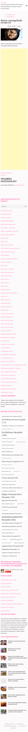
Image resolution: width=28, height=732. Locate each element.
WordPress (13, 728)
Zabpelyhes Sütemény (9, 556)
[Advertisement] (14, 109)
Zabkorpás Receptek (6, 542)
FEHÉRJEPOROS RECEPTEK (8, 337)
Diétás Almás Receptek (7, 441)
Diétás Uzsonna (17, 471)
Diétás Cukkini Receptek (8, 445)
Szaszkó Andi (10, 16)
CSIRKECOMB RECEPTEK (7, 221)
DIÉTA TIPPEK (4, 238)
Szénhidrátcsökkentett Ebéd (11, 513)
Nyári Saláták (20, 503)
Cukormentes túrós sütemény (12, 416)
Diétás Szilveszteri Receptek (8, 468)
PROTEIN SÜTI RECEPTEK (7, 361)
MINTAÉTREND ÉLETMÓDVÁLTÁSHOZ (11, 593)
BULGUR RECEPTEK (6, 214)
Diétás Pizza (4, 296)
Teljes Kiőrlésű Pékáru (8, 533)
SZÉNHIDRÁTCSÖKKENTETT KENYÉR (10, 368)
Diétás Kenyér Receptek (7, 458)
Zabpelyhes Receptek (11, 549)
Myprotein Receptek (9, 500)
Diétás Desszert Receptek (8, 252)
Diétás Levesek (5, 282)
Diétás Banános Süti (20, 441)
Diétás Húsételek (7, 451)
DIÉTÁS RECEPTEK (6, 300)
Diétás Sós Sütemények (7, 313)
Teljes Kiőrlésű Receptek (11, 536)
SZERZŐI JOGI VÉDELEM (7, 607)
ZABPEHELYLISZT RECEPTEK (8, 389)
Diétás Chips (4, 241)
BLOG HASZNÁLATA (6, 583)
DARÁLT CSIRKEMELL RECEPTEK (9, 231)
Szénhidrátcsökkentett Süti (12, 526)
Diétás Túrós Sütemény (7, 327)
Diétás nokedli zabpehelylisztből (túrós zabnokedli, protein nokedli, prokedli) (17, 673)
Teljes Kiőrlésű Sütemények (8, 375)
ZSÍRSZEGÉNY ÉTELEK (7, 392)
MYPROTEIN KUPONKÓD (7, 600)
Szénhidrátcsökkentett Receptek (12, 518)
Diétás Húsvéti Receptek (8, 448)
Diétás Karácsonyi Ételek (7, 269)
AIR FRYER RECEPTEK (6, 210)
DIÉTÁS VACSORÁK (6, 330)
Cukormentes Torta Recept (8, 228)
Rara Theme (14, 726)
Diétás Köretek (5, 279)
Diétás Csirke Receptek (7, 245)
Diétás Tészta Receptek (7, 320)
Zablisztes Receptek (19, 542)
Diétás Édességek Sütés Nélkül (9, 258)
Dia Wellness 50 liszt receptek (13, 421)
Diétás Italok (4, 265)
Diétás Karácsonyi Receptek (12, 455)
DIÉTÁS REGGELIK (5, 303)
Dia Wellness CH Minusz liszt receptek (13, 425)
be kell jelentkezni (19, 185)
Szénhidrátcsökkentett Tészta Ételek (10, 529)
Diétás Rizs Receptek (6, 306)
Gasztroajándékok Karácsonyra (9, 481)
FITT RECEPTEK (5, 341)
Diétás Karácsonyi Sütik (7, 272)
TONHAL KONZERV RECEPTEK (9, 382)
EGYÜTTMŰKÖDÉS (6, 587)
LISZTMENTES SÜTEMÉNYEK (8, 354)
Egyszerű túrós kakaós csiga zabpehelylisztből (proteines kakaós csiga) (17, 658)
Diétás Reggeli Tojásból (7, 464)
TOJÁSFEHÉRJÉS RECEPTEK (8, 378)
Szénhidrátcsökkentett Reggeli (12, 523)
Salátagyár (4, 2)
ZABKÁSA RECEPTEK (6, 385)
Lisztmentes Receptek (9, 491)
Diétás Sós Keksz (6, 471)
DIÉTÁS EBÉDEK (5, 255)
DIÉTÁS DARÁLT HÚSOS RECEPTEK (10, 248)
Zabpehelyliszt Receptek (12, 546)
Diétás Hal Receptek (6, 262)
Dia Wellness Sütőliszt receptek (9, 438)
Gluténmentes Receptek (8, 484)
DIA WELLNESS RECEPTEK (8, 234)
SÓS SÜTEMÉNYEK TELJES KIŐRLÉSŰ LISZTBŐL (14, 365)
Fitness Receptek (10, 478)
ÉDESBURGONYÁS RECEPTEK (8, 334)
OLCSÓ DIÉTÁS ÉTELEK (7, 358)
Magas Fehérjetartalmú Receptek (12, 495)
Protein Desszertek (9, 507)
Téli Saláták (4, 539)
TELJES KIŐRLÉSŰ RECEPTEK (8, 372)
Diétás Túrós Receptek (7, 324)
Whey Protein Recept (16, 539)
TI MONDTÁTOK (5, 611)
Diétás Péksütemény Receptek (9, 293)
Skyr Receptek (5, 510)
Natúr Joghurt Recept (8, 503)
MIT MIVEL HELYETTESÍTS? (8, 597)
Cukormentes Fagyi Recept (8, 224)
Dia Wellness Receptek (12, 433)
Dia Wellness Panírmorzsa (7, 429)
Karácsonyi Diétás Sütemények (12, 488)
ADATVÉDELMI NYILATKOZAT (9, 580)
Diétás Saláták (4, 310)
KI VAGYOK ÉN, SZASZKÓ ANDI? (9, 590)
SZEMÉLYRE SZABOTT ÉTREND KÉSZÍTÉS (12, 604)
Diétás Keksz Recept (6, 276)
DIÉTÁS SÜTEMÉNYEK (6, 317)
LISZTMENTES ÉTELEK (7, 351)
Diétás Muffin (4, 286)
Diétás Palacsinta (5, 289)
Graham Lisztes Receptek (8, 344)
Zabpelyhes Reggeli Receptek (11, 552)
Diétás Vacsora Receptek (8, 474)
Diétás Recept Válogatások (13, 461)
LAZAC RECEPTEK (5, 348)
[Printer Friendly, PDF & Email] (14, 26)
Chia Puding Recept (6, 217)
